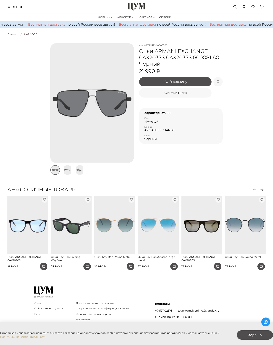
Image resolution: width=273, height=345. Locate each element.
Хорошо (255, 335)
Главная (12, 34)
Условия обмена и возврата (93, 314)
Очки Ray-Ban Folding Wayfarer (65, 258)
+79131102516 (163, 310)
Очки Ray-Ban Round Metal (112, 257)
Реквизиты (83, 319)
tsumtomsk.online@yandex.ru (199, 310)
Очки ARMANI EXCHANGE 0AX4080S (198, 258)
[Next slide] (129, 103)
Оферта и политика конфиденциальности (102, 308)
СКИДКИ (165, 17)
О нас (37, 303)
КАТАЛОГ (30, 34)
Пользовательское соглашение (95, 303)
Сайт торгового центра (48, 308)
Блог (37, 314)
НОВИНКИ (105, 17)
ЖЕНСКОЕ (124, 17)
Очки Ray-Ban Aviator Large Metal (156, 258)
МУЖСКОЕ (145, 17)
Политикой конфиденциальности (23, 336)
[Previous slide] (55, 103)
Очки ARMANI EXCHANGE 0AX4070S (24, 258)
